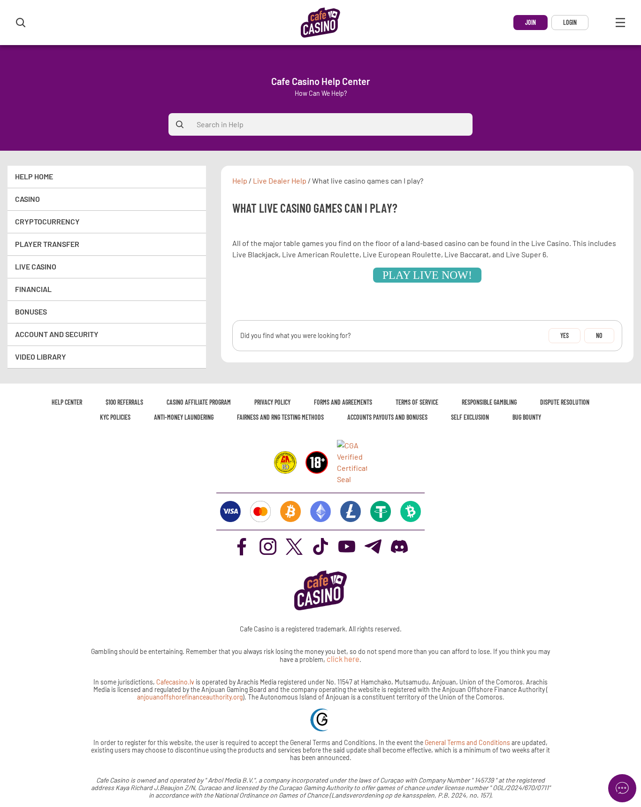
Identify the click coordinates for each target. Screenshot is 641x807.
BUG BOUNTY (526, 417)
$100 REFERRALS (124, 402)
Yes (564, 335)
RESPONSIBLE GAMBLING (489, 402)
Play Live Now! (427, 275)
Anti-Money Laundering (184, 417)
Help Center (67, 402)
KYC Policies (115, 417)
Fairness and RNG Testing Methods (280, 417)
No (599, 335)
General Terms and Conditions (468, 742)
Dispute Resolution (564, 402)
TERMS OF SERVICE (417, 402)
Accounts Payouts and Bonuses (387, 417)
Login (570, 22)
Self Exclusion (470, 417)
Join (530, 22)
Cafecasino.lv (175, 682)
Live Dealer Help (279, 180)
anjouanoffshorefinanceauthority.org (190, 697)
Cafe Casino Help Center (320, 81)
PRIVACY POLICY (272, 402)
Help (239, 180)
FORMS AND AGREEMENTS (343, 402)
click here (343, 658)
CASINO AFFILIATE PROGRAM (199, 402)
